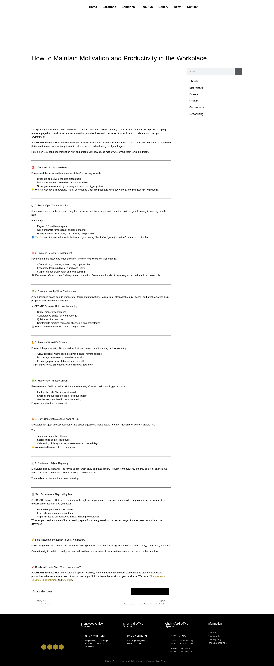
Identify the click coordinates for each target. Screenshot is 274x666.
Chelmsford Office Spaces (176, 625)
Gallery (163, 6)
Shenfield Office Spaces (133, 625)
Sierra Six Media (162, 661)
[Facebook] (49, 647)
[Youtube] (61, 647)
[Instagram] (55, 647)
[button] (134, 591)
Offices (193, 100)
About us (146, 6)
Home (93, 6)
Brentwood (50, 580)
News (177, 6)
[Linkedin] (43, 647)
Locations (109, 6)
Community (196, 107)
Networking (196, 114)
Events (193, 94)
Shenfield (67, 580)
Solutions (128, 6)
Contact (192, 6)
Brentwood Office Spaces (92, 625)
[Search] (238, 71)
